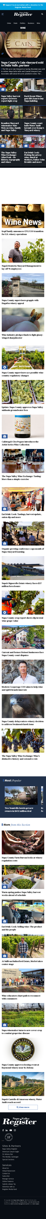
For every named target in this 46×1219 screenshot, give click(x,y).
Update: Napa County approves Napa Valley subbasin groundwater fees (22, 409)
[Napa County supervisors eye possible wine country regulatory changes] (23, 357)
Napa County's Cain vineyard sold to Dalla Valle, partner (22, 64)
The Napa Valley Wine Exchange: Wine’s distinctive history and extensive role (21, 757)
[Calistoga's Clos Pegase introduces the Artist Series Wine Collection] (23, 427)
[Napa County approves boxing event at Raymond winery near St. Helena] (23, 1050)
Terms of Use (14, 1202)
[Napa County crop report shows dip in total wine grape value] (23, 603)
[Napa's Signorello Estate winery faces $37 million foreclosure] (23, 568)
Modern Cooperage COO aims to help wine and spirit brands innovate (22, 688)
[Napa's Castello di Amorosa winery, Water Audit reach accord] (23, 1084)
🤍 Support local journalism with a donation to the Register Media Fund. (23, 6)
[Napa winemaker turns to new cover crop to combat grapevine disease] (23, 1015)
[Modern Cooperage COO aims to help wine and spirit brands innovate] (23, 671)
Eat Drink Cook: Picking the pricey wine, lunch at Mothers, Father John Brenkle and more (34, 157)
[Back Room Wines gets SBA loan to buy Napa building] (34, 85)
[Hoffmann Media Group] (3, 1140)
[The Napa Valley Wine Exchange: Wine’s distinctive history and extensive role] (23, 741)
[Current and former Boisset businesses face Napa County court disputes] (23, 637)
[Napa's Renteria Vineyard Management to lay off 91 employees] (23, 251)
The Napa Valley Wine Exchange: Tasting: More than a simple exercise (21, 478)
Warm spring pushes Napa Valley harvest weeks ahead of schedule (21, 894)
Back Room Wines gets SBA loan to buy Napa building (34, 98)
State (15, 23)
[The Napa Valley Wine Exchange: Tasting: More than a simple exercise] (23, 461)
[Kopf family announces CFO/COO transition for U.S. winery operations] (23, 216)
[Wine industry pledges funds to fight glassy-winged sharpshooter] (23, 320)
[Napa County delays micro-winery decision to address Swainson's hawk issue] (23, 706)
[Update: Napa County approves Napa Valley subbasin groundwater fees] (23, 392)
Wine (38, 23)
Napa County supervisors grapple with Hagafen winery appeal (20, 302)
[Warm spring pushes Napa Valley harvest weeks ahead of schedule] (23, 877)
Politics (22, 23)
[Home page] (23, 14)
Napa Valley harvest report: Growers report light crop (10, 98)
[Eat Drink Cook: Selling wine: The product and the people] (23, 912)
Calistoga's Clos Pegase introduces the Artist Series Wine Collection (20, 443)
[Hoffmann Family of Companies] (9, 1137)
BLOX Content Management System (20, 1204)
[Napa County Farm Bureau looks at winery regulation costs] (23, 842)
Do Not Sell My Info (34, 1202)
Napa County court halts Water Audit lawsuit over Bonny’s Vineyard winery (34, 127)
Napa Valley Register (18, 1200)
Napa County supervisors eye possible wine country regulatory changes (22, 374)
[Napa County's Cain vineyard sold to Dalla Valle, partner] (23, 45)
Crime (9, 23)
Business (31, 23)
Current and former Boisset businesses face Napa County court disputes (23, 654)
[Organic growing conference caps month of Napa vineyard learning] (23, 534)
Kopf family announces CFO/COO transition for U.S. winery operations (22, 233)
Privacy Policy (23, 1202)
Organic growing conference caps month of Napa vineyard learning (23, 550)
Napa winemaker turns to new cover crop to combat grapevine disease (22, 1032)
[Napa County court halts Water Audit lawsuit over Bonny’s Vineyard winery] (34, 112)
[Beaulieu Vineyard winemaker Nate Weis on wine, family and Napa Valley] (11, 112)
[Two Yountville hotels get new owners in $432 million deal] (21, 795)
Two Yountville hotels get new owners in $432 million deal (19, 809)
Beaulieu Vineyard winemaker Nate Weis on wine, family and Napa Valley (11, 127)
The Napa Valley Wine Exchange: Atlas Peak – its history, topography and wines (10, 157)
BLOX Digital (36, 1204)
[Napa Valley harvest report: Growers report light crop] (11, 85)
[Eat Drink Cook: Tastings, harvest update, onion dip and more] (23, 499)
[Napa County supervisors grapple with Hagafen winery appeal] (23, 285)
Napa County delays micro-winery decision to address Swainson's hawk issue (23, 723)
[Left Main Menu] (2, 14)
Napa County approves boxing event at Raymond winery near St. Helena (20, 1066)
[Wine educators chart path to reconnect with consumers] (23, 981)
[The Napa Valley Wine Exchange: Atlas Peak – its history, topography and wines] (11, 141)
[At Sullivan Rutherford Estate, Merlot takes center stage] (23, 946)
